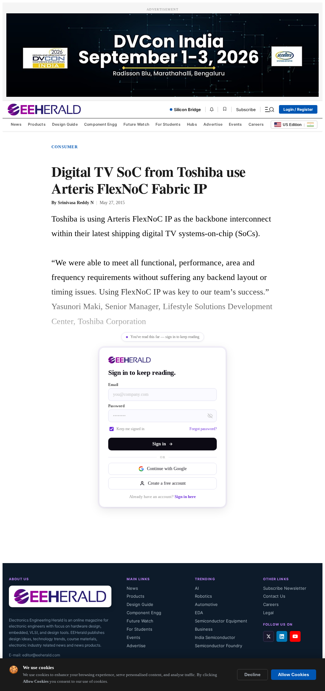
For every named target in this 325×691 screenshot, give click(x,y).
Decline (252, 674)
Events (235, 124)
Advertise (212, 124)
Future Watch (136, 124)
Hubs (192, 124)
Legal (268, 612)
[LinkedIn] (281, 636)
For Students (168, 124)
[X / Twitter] (268, 636)
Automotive (206, 604)
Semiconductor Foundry (218, 645)
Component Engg (100, 124)
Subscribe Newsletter (284, 588)
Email (113, 385)
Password (116, 406)
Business (204, 629)
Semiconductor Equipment (221, 620)
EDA (199, 612)
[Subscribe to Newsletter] (211, 109)
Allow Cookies (293, 674)
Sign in (159, 444)
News (16, 124)
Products (37, 124)
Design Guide (65, 124)
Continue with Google (167, 468)
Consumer (64, 146)
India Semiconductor (215, 637)
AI (197, 588)
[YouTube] (295, 636)
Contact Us (274, 596)
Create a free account (167, 483)
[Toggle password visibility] (210, 415)
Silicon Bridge (187, 109)
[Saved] (225, 109)
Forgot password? (203, 429)
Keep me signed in (130, 429)
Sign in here (185, 497)
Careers (256, 124)
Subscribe (246, 109)
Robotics (203, 596)
